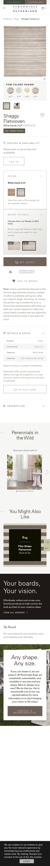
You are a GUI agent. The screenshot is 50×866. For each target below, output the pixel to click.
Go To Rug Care (25, 390)
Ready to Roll (18, 215)
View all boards (14, 612)
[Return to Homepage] (25, 9)
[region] (25, 545)
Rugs (16, 19)
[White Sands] (21, 192)
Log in (14, 161)
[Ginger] (11, 192)
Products (7, 19)
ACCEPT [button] (26, 861)
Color (12, 176)
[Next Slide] (47, 542)
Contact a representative (25, 712)
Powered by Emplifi (26, 491)
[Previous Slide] (47, 548)
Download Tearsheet (27, 271)
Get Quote (27, 262)
